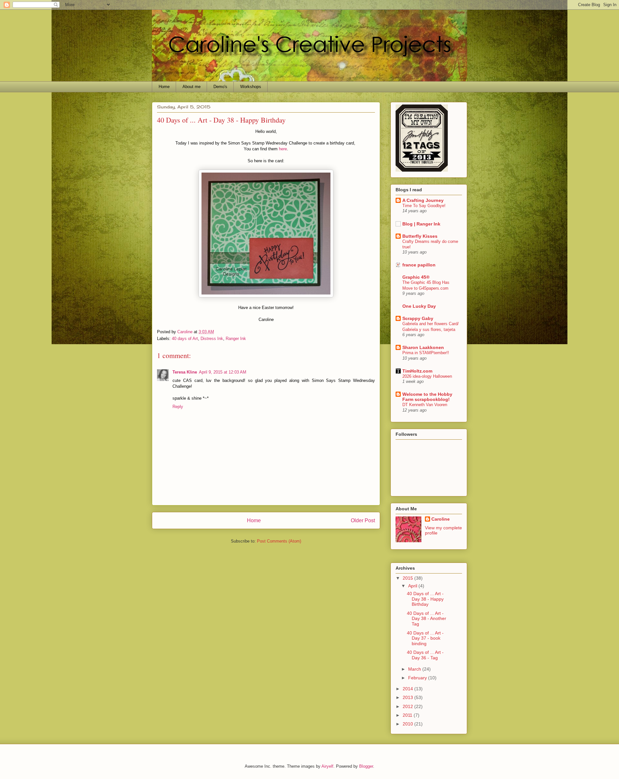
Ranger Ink (236, 338)
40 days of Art (185, 338)
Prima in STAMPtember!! (425, 352)
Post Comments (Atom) (279, 541)
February (418, 677)
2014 (408, 688)
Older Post (363, 520)
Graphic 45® (415, 277)
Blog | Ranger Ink (421, 223)
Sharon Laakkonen (423, 347)
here (283, 148)
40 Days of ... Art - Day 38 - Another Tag (426, 619)
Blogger (366, 766)
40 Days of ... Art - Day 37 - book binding (425, 638)
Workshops (250, 86)
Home (164, 86)
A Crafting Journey (423, 200)
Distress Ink (212, 338)
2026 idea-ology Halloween (427, 376)
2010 (408, 723)
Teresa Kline (184, 372)
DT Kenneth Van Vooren (424, 404)
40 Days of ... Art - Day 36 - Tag (425, 655)
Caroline (440, 519)
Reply (177, 406)
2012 (408, 706)
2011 (408, 715)
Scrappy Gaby (417, 318)
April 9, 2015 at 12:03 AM (222, 372)
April (413, 585)
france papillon (419, 264)
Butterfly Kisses (419, 236)
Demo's (220, 86)
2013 (408, 697)
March (415, 669)
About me (191, 86)
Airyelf (327, 766)
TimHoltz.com (417, 371)
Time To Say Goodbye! (424, 205)
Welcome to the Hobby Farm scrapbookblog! (427, 397)
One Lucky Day (419, 306)
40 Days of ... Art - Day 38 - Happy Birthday (425, 599)
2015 (408, 578)
